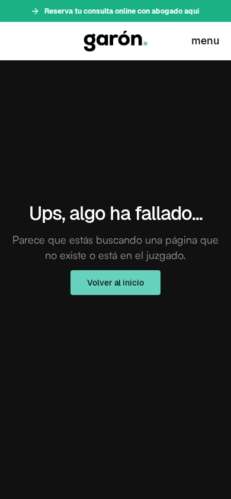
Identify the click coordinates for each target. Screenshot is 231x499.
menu (205, 40)
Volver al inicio (115, 282)
